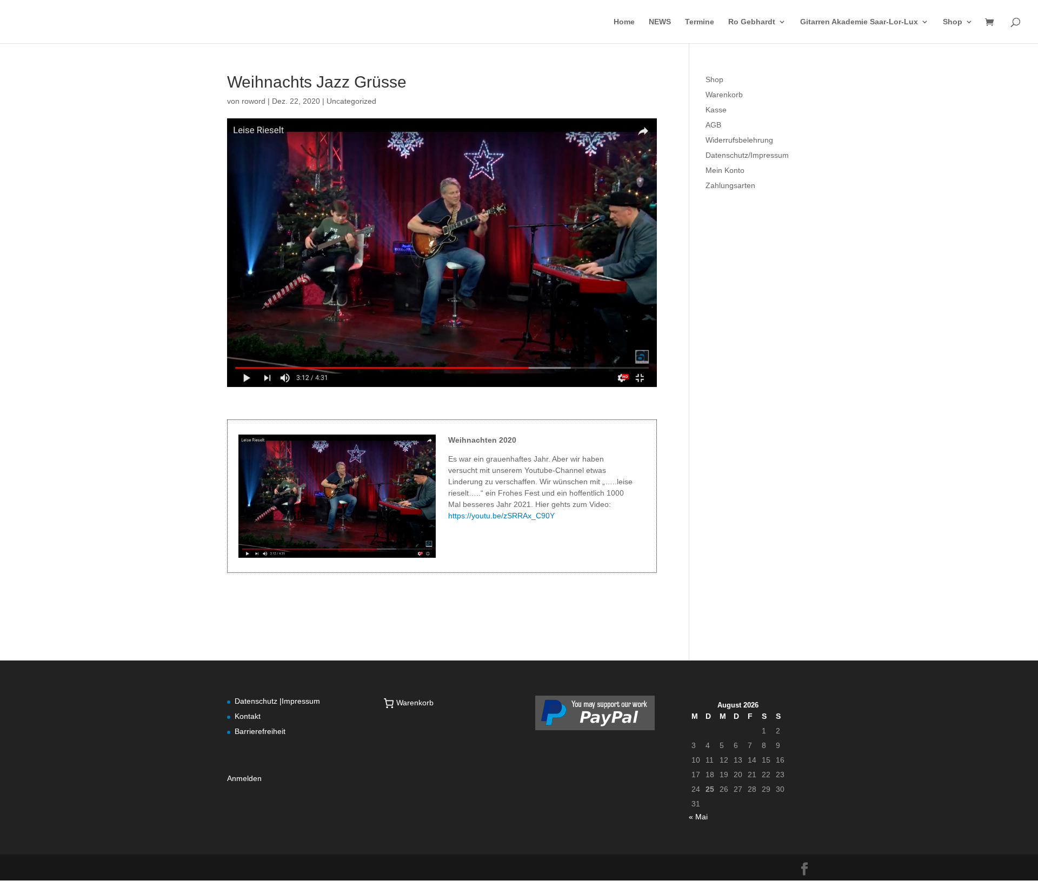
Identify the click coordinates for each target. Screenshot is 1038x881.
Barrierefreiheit (260, 731)
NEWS (660, 22)
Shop (952, 22)
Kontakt (248, 716)
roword (253, 101)
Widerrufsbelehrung (739, 140)
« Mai (698, 816)
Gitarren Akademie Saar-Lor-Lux (859, 22)
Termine (699, 22)
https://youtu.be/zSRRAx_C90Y (501, 515)
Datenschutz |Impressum (277, 701)
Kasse (716, 109)
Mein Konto (725, 170)
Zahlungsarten (730, 185)
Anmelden (244, 778)
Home (624, 22)
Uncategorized (351, 101)
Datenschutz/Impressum (747, 155)
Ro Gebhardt (751, 22)
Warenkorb (724, 94)
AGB (713, 125)
